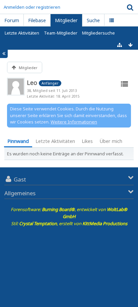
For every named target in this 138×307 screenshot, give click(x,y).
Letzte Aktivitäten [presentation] (55, 141)
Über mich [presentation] (110, 141)
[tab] (18, 142)
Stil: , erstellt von (69, 223)
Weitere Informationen (74, 122)
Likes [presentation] (87, 141)
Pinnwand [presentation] (18, 141)
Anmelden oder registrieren (32, 7)
